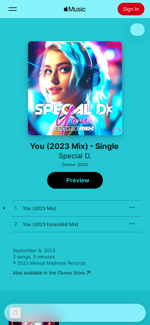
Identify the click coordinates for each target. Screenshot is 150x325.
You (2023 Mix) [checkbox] (39, 208)
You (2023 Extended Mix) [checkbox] (50, 224)
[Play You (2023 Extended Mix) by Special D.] (16, 224)
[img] (74, 9)
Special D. (75, 156)
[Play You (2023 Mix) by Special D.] (16, 208)
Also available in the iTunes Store (49, 272)
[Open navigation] (12, 9)
